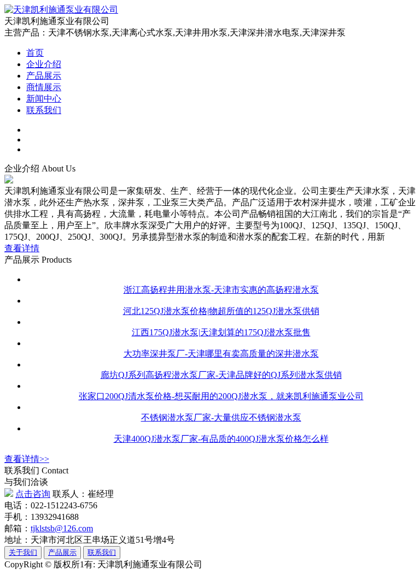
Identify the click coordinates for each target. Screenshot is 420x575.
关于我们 (23, 552)
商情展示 (43, 87)
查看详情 (21, 248)
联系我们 (43, 110)
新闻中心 (43, 98)
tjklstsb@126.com (62, 528)
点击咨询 (32, 494)
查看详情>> (26, 459)
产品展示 (43, 75)
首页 (35, 52)
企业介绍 (43, 64)
